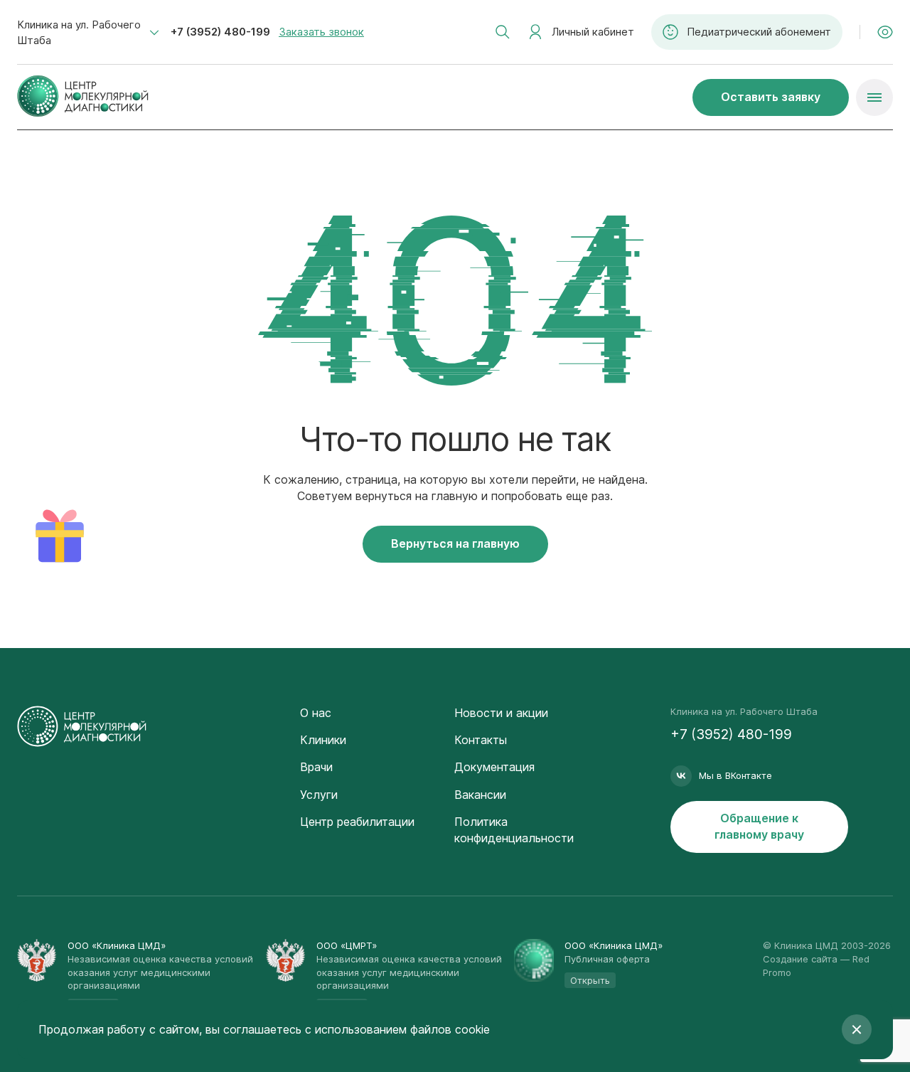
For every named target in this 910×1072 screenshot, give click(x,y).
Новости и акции (501, 713)
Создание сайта (800, 959)
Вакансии (480, 794)
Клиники (323, 740)
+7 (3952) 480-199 (220, 31)
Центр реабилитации (357, 821)
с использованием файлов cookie (397, 1029)
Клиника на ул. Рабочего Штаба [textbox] (79, 32)
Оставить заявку (770, 97)
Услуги (319, 794)
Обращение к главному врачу (759, 826)
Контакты (480, 740)
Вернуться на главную (455, 543)
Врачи (316, 767)
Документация (494, 767)
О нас (315, 713)
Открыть (590, 980)
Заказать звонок (321, 31)
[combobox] (88, 32)
